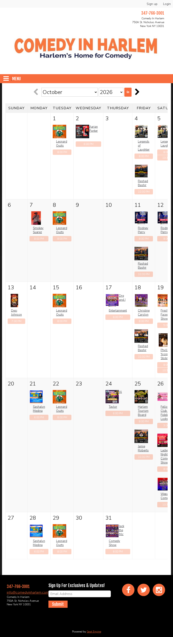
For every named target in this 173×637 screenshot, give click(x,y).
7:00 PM (16, 321)
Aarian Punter (93, 129)
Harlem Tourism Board (143, 411)
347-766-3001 (18, 586)
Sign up (152, 4)
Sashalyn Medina (39, 409)
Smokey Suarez (38, 230)
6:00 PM (88, 144)
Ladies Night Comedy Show (166, 456)
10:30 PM (144, 192)
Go (128, 92)
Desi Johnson (16, 313)
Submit (58, 604)
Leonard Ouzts (61, 144)
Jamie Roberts (143, 448)
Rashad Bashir (143, 183)
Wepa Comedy (166, 496)
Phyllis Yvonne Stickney (166, 354)
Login (167, 4)
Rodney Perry (143, 230)
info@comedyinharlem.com (28, 592)
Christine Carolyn (144, 313)
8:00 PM (62, 152)
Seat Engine (94, 631)
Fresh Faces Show (164, 315)
